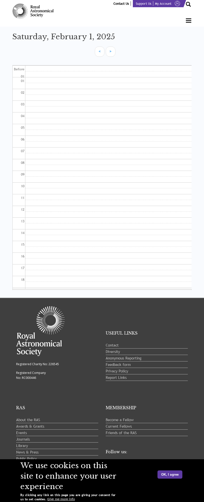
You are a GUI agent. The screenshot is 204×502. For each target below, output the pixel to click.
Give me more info (61, 499)
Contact (112, 345)
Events (21, 432)
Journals (23, 439)
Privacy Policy (117, 370)
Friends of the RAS (121, 432)
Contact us (121, 3)
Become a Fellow (120, 419)
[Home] (34, 11)
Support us (143, 3)
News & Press (27, 452)
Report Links (116, 377)
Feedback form (118, 364)
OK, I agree (170, 474)
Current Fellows (119, 426)
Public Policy (26, 458)
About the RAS (28, 419)
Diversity (113, 351)
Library (22, 445)
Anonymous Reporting (124, 357)
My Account (163, 3)
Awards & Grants (30, 426)
